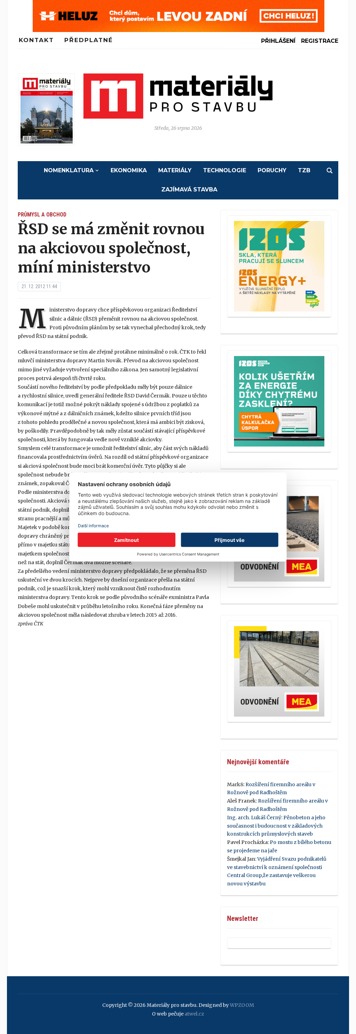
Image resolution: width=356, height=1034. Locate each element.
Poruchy (272, 170)
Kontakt (36, 40)
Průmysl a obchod (42, 214)
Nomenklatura (69, 170)
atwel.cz (194, 1014)
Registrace (319, 41)
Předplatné (88, 40)
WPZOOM (242, 1005)
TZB (304, 170)
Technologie (224, 170)
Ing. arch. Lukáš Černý (254, 817)
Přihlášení (278, 41)
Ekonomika (129, 170)
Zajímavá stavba (189, 189)
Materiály (175, 170)
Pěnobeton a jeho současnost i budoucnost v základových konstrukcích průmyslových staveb (276, 825)
